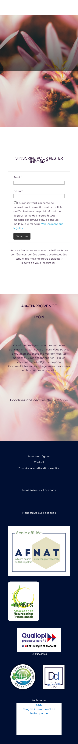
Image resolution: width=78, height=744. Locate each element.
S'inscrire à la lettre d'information (39, 468)
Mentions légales (39, 456)
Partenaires (39, 700)
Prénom (18, 191)
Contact (39, 462)
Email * (17, 177)
